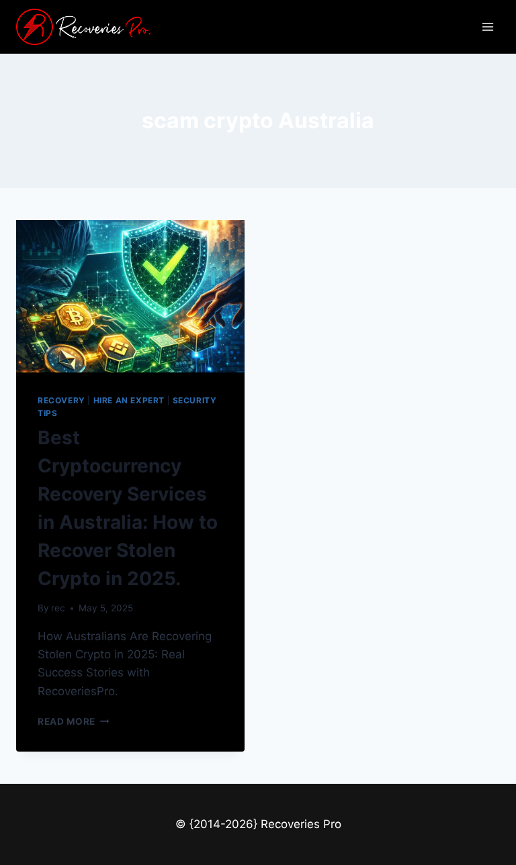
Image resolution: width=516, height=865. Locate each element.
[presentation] (130, 296)
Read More (74, 721)
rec (58, 608)
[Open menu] (487, 26)
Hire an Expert (129, 400)
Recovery (61, 400)
